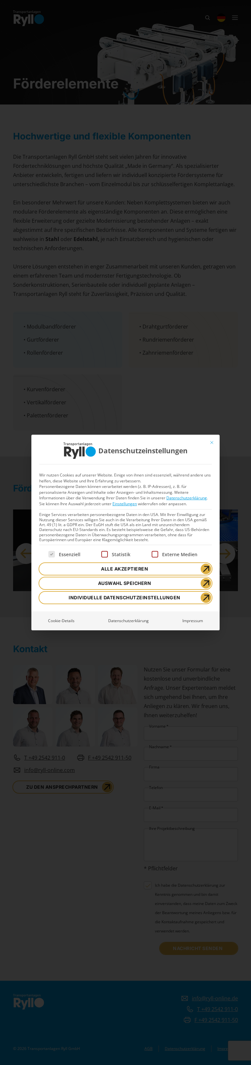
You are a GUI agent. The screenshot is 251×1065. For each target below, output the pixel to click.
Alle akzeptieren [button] (124, 569)
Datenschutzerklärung (186, 498)
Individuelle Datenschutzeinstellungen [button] (124, 597)
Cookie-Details (61, 620)
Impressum (192, 620)
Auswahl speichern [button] (124, 583)
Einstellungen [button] (124, 504)
